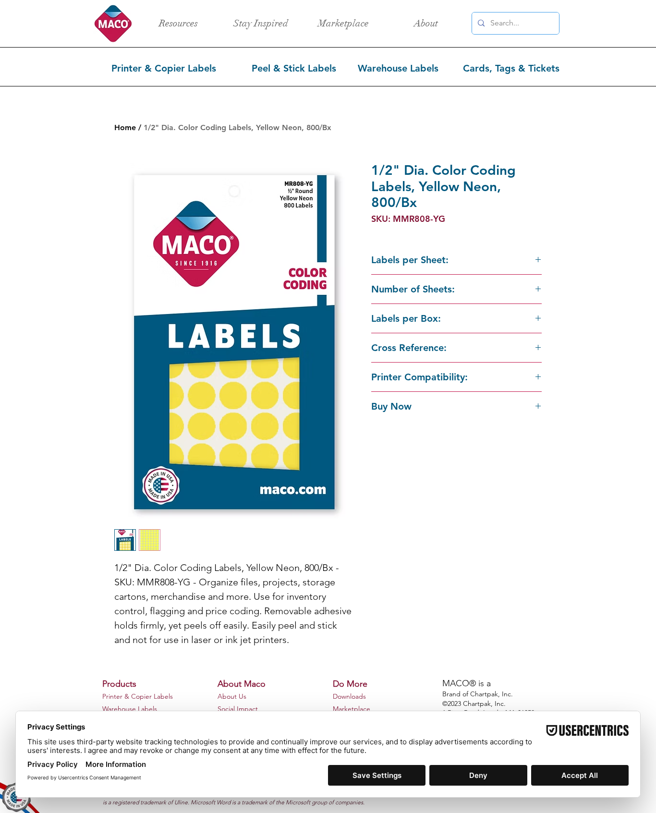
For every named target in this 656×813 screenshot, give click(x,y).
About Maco (242, 684)
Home (125, 127)
